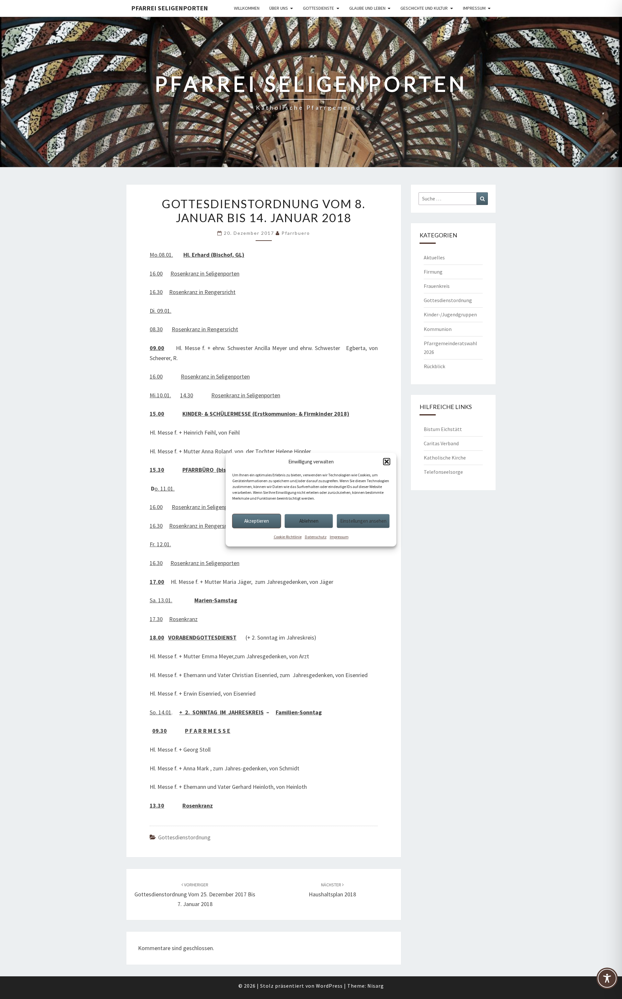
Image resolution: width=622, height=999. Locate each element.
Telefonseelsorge (443, 472)
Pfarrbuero (296, 233)
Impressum (339, 536)
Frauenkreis (437, 286)
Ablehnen (308, 521)
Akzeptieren (256, 521)
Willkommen (246, 8)
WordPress (329, 985)
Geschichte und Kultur (424, 8)
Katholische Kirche (445, 457)
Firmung (433, 271)
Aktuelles (434, 257)
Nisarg (375, 985)
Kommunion (438, 329)
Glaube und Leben (367, 8)
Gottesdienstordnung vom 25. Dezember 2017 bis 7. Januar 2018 (194, 895)
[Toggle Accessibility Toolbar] (607, 981)
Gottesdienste (318, 8)
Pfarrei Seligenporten (169, 8)
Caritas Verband (441, 443)
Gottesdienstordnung (184, 837)
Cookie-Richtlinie (288, 536)
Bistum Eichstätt (443, 429)
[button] (387, 462)
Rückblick (434, 366)
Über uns (278, 8)
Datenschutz (316, 536)
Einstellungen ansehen (363, 521)
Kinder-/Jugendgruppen (450, 314)
